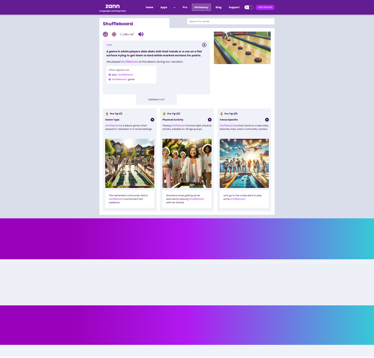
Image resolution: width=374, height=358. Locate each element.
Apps (163, 7)
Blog (218, 7)
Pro (185, 7)
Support (234, 7)
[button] (141, 34)
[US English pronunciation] (105, 34)
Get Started (265, 7)
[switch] (248, 7)
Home (149, 7)
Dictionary (201, 7)
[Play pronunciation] (204, 45)
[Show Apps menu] (174, 7)
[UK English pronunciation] (114, 34)
